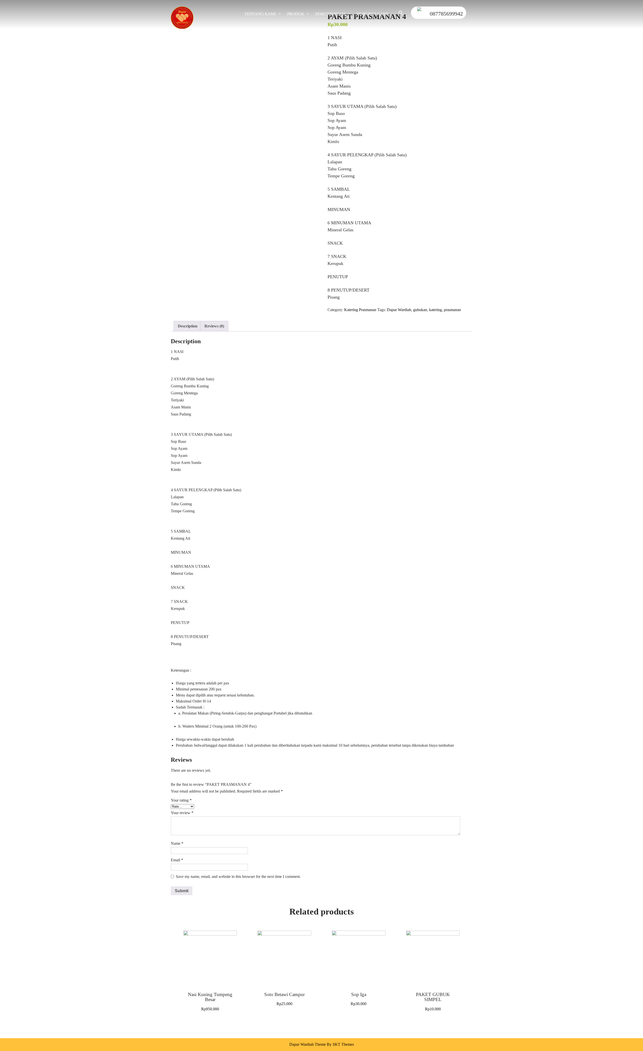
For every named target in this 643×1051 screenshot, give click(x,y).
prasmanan (452, 310)
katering (435, 310)
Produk (295, 14)
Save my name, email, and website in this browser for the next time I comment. (238, 876)
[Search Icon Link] (398, 14)
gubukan (420, 310)
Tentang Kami (260, 14)
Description (187, 326)
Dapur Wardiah (399, 310)
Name (177, 843)
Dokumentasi (330, 14)
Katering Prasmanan (360, 310)
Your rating (181, 800)
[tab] (188, 326)
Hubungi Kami (372, 14)
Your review (182, 813)
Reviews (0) (214, 326)
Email (177, 860)
